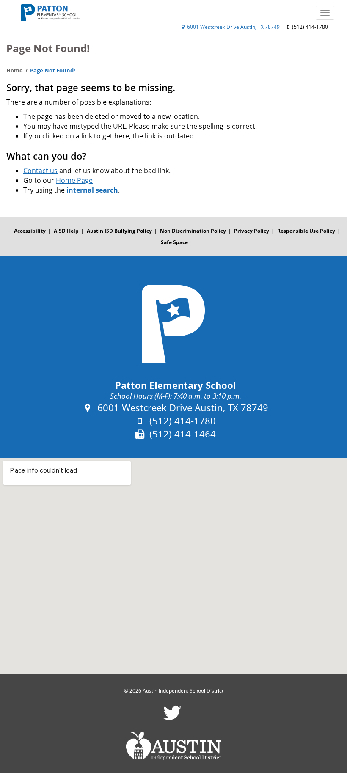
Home (14, 70)
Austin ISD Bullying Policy (119, 230)
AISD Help (66, 230)
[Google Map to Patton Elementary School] (173, 566)
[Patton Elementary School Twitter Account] (172, 718)
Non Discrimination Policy (193, 230)
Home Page (74, 180)
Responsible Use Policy (306, 230)
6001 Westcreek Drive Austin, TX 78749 (233, 26)
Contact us (40, 170)
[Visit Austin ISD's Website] (173, 746)
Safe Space (174, 242)
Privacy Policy (251, 230)
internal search (92, 190)
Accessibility (30, 230)
